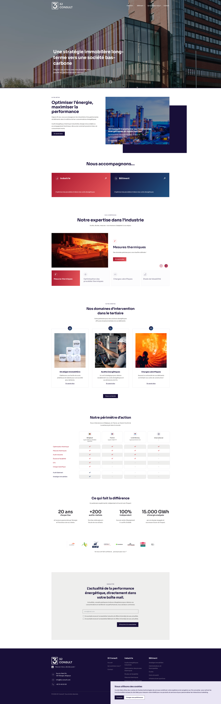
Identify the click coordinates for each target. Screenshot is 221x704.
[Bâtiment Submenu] (144, 5)
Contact (166, 5)
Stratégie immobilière (156, 663)
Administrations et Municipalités (155, 667)
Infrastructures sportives (157, 678)
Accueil (110, 663)
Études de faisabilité (131, 674)
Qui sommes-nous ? (154, 5)
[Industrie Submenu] (133, 5)
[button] (166, 266)
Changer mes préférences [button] (134, 697)
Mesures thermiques (131, 677)
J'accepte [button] (119, 697)
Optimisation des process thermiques (133, 669)
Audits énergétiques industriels (131, 664)
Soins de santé (154, 675)
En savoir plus (112, 140)
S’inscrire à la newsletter (127, 624)
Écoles (151, 672)
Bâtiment (140, 5)
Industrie (130, 5)
